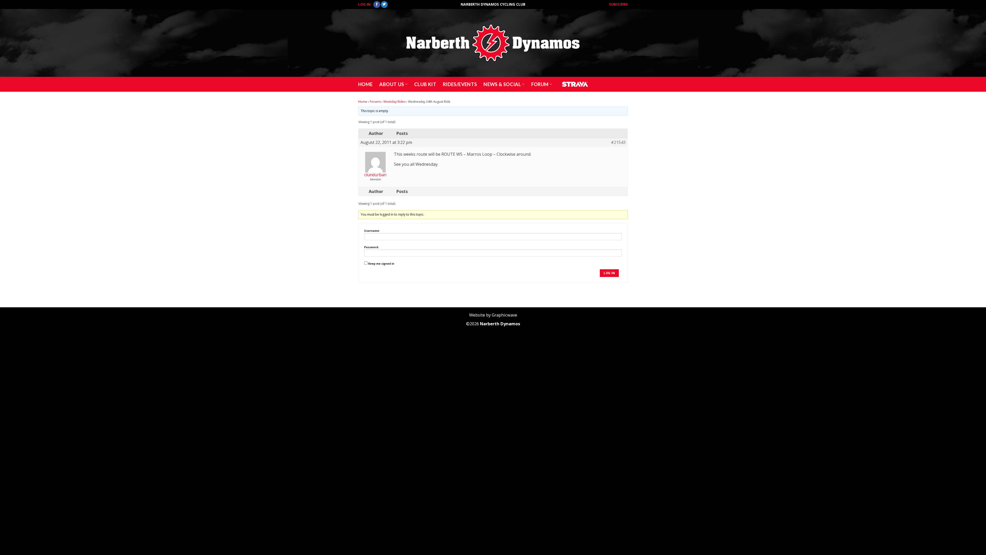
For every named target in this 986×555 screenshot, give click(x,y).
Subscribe (618, 4)
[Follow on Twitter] (384, 4)
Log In (364, 4)
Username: (372, 231)
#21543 (618, 142)
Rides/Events (460, 84)
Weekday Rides (394, 101)
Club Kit (425, 84)
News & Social (502, 84)
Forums (375, 101)
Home (365, 84)
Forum (540, 84)
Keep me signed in (381, 263)
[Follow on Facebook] (376, 4)
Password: (371, 247)
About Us (391, 84)
